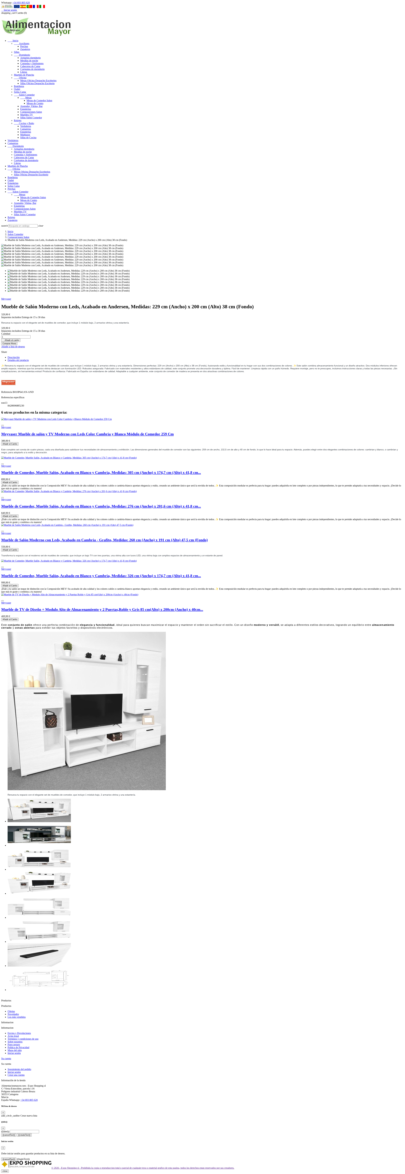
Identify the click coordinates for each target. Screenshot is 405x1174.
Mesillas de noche (29, 60)
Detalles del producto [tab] (18, 360)
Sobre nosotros (15, 1041)
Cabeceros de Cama (30, 66)
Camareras (25, 129)
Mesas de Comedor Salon (39, 100)
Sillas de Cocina (28, 137)
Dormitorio (22, 55)
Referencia (7, 392)
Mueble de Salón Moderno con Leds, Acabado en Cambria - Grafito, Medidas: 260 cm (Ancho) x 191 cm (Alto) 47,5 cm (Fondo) (104, 540)
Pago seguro (14, 1044)
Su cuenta (6, 1058)
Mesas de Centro (35, 103)
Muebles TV (26, 114)
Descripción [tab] (14, 357)
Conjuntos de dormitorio (32, 69)
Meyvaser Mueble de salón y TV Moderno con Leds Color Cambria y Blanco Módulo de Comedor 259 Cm (87, 434)
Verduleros (25, 126)
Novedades (13, 1014)
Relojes (17, 120)
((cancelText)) (9, 1135)
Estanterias (25, 109)
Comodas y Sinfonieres (32, 63)
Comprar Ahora (9, 343)
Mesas (26, 97)
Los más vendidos (17, 1017)
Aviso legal (13, 1036)
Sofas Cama (20, 92)
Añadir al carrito (11, 340)
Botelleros (19, 86)
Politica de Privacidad (18, 1047)
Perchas (24, 46)
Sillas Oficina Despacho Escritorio (37, 83)
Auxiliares (21, 43)
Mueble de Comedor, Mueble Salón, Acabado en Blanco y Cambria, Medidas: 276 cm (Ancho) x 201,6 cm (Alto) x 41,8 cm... (101, 506)
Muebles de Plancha (24, 74)
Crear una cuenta (16, 1075)
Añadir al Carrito (10, 444)
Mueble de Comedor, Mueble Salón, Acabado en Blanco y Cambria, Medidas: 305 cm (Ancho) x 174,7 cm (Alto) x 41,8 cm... (101, 472)
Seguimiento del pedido (19, 1069)
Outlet (17, 89)
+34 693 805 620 (21, 2)
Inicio (13, 40)
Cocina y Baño (24, 123)
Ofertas (11, 1011)
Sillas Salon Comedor (31, 117)
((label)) (5, 1131)
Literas (23, 72)
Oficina (20, 77)
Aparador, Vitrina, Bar (31, 106)
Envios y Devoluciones (19, 1033)
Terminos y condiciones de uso (23, 1039)
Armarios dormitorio (30, 57)
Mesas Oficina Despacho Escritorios (38, 80)
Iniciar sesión (14, 1053)
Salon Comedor (24, 94)
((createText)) (24, 1135)
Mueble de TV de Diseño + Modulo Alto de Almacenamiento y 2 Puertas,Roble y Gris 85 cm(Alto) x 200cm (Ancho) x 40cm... (102, 609)
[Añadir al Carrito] (2, 425)
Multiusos (25, 134)
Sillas (16, 52)
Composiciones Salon (31, 112)
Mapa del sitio (15, 1050)
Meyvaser (6, 299)
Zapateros (25, 49)
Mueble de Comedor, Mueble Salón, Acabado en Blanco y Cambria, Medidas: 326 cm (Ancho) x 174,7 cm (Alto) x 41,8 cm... (101, 576)
